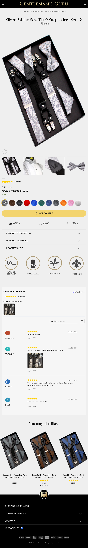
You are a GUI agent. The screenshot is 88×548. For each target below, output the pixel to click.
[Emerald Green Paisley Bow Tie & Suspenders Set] (41, 203)
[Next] (82, 91)
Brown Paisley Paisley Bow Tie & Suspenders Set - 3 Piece (44, 476)
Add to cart (46, 213)
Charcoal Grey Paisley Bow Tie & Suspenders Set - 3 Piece (14, 476)
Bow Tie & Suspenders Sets (56, 11)
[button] (3, 4)
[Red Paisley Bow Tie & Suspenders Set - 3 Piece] (27, 203)
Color (4, 198)
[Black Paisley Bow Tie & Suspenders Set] (19, 203)
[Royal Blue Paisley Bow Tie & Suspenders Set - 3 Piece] (34, 203)
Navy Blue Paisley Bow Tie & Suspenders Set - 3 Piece (73, 476)
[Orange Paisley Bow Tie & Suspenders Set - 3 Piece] (63, 203)
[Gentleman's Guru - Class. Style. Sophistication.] (44, 4)
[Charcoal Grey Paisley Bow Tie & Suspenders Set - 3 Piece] (56, 203)
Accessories (25, 11)
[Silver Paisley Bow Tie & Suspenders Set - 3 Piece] (5, 203)
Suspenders (38, 11)
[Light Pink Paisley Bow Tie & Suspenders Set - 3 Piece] (71, 203)
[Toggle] (79, 233)
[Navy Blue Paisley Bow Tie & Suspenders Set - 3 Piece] (49, 203)
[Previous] (6, 91)
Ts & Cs (59, 543)
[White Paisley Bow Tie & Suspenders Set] (78, 203)
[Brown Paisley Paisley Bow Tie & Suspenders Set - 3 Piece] (12, 203)
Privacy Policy (49, 543)
